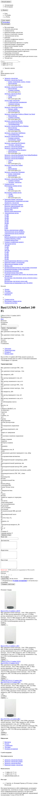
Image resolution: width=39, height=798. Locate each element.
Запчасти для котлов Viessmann (15, 172)
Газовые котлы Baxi (11, 303)
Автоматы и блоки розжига (17, 150)
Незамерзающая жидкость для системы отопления (21, 267)
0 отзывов (5, 330)
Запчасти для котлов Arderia (14, 107)
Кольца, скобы (13, 109)
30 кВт (7, 255)
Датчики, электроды (14, 145)
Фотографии (5, 577)
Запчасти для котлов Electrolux (14, 146)
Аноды (10, 160)
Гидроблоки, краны (14, 139)
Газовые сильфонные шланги (14, 242)
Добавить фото (28, 578)
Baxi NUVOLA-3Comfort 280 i (10, 719)
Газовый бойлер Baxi (11, 240)
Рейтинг (3, 573)
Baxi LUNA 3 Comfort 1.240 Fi (10, 611)
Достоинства (5, 540)
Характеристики (10, 350)
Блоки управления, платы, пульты (19, 82)
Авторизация (9, 5)
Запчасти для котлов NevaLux (14, 157)
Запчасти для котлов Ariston (14, 87)
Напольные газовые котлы (13, 186)
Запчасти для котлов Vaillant (14, 165)
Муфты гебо (8, 266)
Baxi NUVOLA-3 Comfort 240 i (11, 682)
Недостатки (4, 550)
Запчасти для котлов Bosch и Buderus (16, 126)
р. (4, 10)
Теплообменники (14, 110)
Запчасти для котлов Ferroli (13, 148)
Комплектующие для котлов (14, 199)
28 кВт (7, 223)
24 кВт (7, 221)
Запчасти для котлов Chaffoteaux (15, 133)
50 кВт (7, 259)
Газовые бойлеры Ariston (13, 238)
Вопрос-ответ (9, 353)
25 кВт (7, 254)
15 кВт (7, 216)
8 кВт (6, 226)
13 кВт (7, 247)
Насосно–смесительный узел (14, 206)
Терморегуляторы (14, 104)
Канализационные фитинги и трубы (16, 261)
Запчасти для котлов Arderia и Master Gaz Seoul (20, 114)
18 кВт (7, 218)
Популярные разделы (7, 756)
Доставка (8, 291)
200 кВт (7, 250)
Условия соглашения (11, 749)
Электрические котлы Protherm (15, 232)
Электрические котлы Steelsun (14, 233)
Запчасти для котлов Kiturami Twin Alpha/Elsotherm (21, 155)
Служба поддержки (6, 752)
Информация (4, 738)
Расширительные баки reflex (14, 272)
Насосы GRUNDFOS (11, 208)
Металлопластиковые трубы (14, 264)
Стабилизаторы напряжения (17, 102)
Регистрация (9, 7)
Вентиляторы (12, 83)
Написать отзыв (6, 535)
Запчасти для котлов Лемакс (14, 179)
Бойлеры (7, 235)
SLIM (10, 97)
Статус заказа (6, 20)
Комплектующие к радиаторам (14, 262)
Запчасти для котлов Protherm (14, 158)
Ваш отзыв (4, 560)
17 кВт (7, 249)
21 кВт (7, 252)
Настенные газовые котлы (13, 192)
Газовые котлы (9, 184)
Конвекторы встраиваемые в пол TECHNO (19, 283)
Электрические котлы (12, 213)
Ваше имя (4, 537)
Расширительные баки (15, 122)
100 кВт (10, 189)
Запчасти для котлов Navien (13, 80)
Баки (9, 162)
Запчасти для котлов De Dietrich (15, 143)
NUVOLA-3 (12, 95)
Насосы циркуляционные (13, 211)
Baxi (2, 319)
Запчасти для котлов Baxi (13, 93)
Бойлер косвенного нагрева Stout (15, 237)
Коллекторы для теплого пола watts (16, 281)
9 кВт (6, 228)
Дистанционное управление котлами (16, 201)
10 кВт (10, 187)
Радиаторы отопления (12, 271)
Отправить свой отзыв (8, 584)
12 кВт (7, 215)
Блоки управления (14, 174)
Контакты (8, 294)
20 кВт (7, 220)
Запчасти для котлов (11, 78)
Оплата (7, 289)
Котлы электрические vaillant (14, 230)
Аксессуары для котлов (12, 100)
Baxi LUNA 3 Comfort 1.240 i (10, 646)
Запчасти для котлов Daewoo (14, 136)
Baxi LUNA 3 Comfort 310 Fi (10, 663)
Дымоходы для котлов (12, 203)
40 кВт (7, 257)
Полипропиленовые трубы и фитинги (17, 269)
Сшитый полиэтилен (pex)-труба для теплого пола (21, 274)
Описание (8, 348)
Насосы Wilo (9, 209)
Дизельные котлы (10, 243)
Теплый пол (8, 276)
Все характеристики (7, 338)
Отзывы (8, 352)
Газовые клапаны (14, 90)
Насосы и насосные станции (14, 204)
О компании (8, 293)
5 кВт (6, 225)
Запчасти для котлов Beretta (13, 121)
